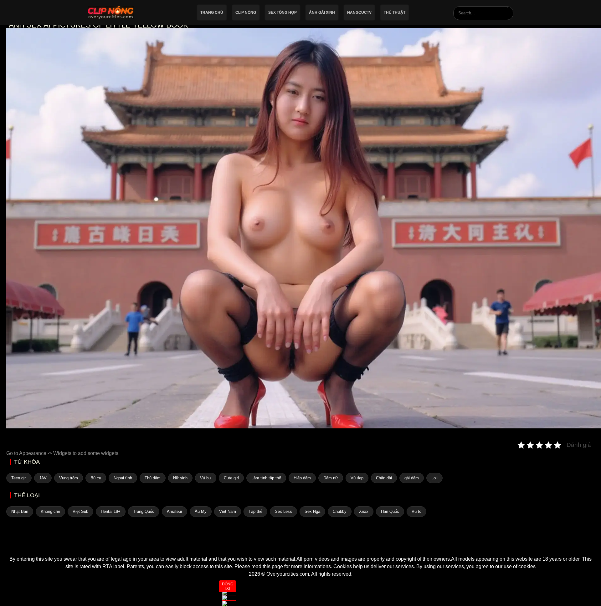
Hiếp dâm (302, 478)
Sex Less (283, 511)
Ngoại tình (123, 478)
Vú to (416, 511)
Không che (50, 511)
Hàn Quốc (390, 511)
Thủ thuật (394, 12)
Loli (434, 478)
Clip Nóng (245, 12)
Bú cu (95, 478)
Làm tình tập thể (266, 478)
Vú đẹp (357, 478)
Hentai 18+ (111, 511)
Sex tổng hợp (282, 12)
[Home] (300, 544)
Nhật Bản (19, 511)
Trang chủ (211, 12)
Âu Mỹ (201, 511)
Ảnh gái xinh (322, 12)
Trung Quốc (143, 511)
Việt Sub (80, 511)
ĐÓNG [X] (227, 586)
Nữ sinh (180, 478)
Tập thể (255, 511)
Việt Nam (227, 511)
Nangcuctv (359, 12)
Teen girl (19, 478)
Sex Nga (312, 511)
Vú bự (205, 478)
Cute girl (231, 478)
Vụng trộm (68, 478)
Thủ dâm (153, 478)
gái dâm (411, 478)
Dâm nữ (330, 478)
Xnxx (363, 511)
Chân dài (384, 478)
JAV (43, 478)
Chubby (340, 511)
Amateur (174, 511)
